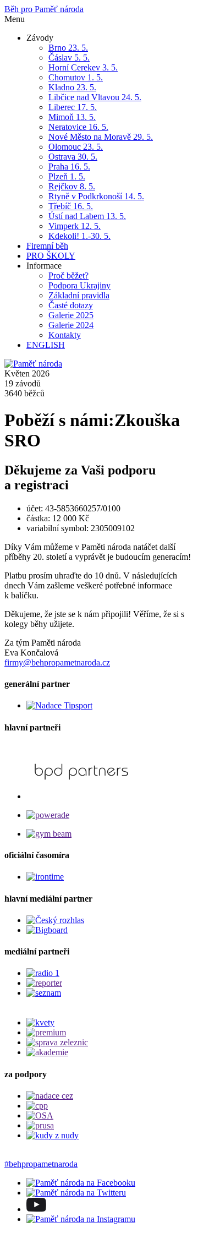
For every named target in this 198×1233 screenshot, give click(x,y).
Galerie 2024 (71, 325)
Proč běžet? (68, 275)
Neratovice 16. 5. (78, 127)
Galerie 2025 (71, 315)
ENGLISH (45, 345)
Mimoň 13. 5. (72, 117)
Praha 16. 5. (69, 166)
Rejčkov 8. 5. (71, 186)
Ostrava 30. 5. (72, 156)
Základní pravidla (78, 295)
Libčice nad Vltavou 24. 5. (94, 97)
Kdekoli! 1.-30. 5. (79, 236)
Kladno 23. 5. (72, 87)
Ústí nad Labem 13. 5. (87, 216)
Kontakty (64, 335)
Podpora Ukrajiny (79, 285)
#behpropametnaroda (41, 1164)
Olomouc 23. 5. (75, 146)
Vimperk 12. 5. (74, 226)
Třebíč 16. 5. (70, 206)
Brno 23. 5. (68, 47)
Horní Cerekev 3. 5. (83, 67)
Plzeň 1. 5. (66, 176)
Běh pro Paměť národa (44, 9)
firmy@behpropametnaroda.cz (57, 662)
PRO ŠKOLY (50, 255)
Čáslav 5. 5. (69, 57)
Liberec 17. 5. (72, 107)
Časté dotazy (70, 305)
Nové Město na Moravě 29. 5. (100, 136)
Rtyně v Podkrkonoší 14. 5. (96, 196)
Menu (14, 19)
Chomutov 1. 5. (75, 77)
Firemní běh (47, 245)
